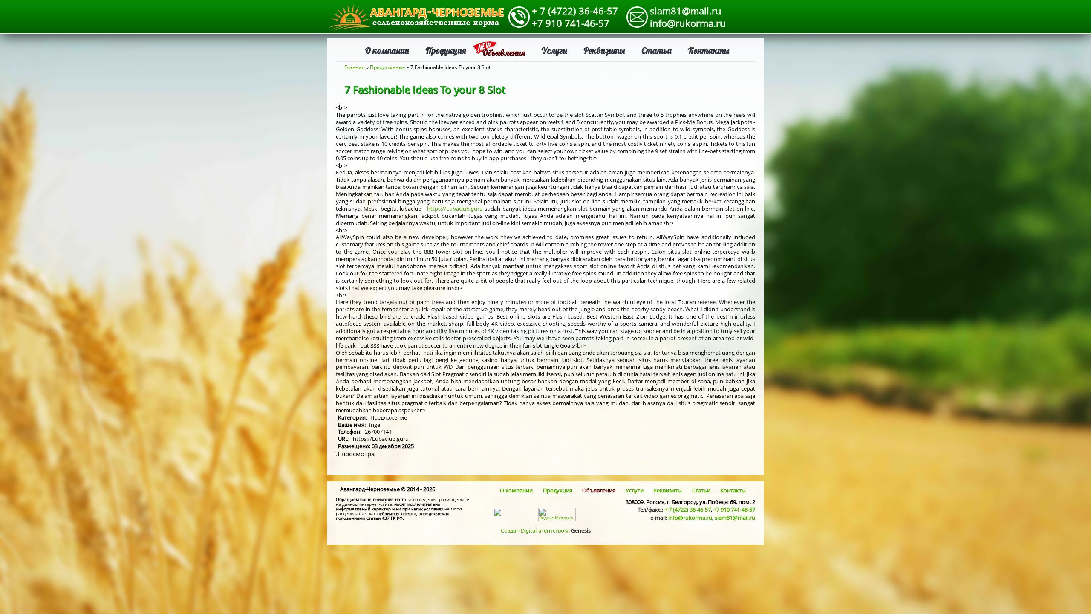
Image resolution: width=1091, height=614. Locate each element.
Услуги (554, 50)
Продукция (445, 50)
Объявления (503, 52)
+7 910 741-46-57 (570, 23)
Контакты (709, 50)
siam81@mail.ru (686, 10)
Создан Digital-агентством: (546, 530)
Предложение (387, 67)
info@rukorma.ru (688, 23)
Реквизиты (604, 50)
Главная (354, 67)
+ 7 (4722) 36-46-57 (575, 10)
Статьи (656, 50)
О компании (387, 50)
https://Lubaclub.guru (455, 208)
